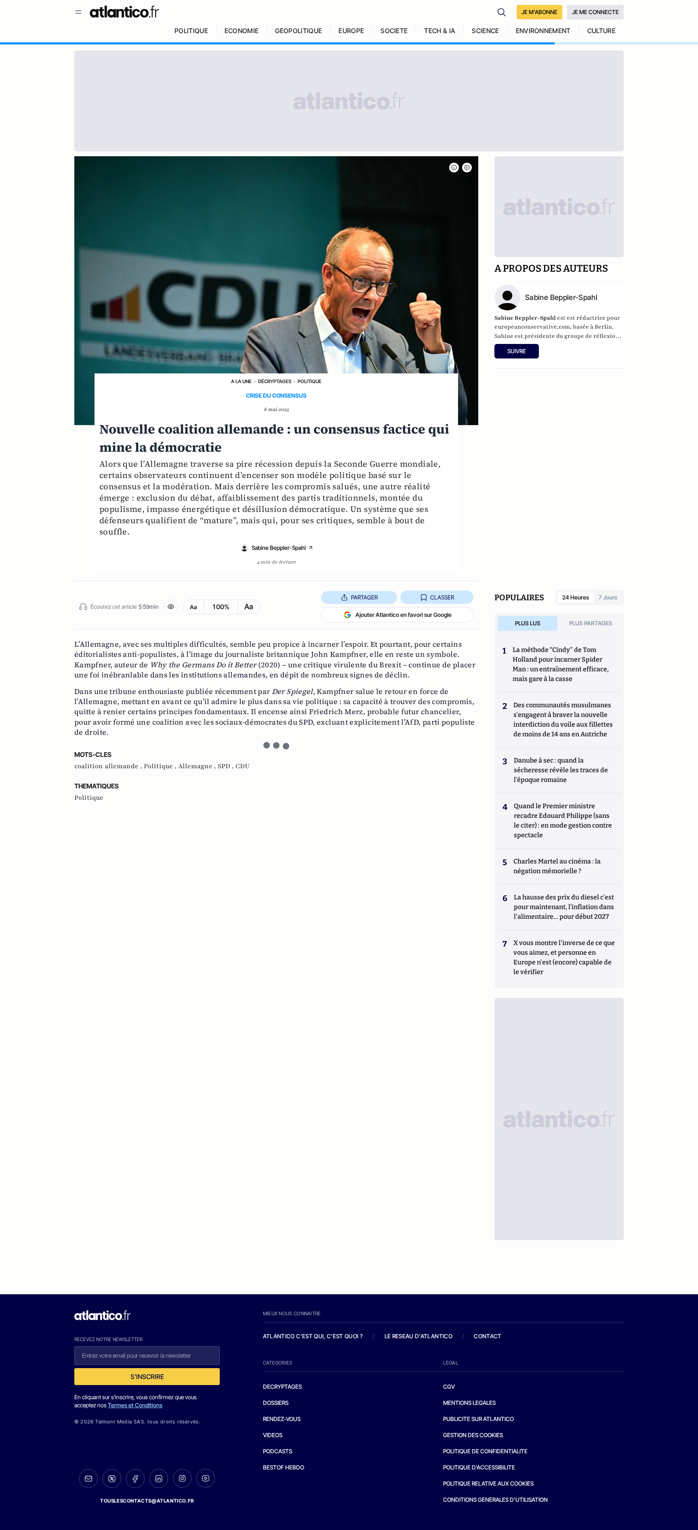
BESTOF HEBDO (283, 1467)
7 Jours (608, 597)
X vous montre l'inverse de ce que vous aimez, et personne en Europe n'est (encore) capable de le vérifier (564, 957)
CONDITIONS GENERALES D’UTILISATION (495, 1499)
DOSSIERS (275, 1402)
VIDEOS (272, 1434)
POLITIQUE (191, 31)
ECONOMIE (242, 31)
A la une (241, 381)
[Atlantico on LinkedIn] (158, 1478)
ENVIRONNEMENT (543, 31)
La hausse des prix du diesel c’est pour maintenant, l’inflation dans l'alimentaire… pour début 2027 (564, 906)
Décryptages (274, 381)
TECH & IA (439, 31)
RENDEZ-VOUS (282, 1418)
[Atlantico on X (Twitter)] (112, 1478)
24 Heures (575, 597)
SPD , (226, 766)
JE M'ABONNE (539, 11)
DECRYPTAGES (282, 1386)
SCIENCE (485, 31)
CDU (242, 766)
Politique (310, 381)
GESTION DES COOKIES (473, 1434)
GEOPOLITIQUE (298, 31)
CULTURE (601, 31)
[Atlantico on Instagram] (182, 1478)
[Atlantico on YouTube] (205, 1478)
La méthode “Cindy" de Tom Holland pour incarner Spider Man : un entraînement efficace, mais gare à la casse (561, 664)
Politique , (161, 766)
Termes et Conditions (135, 1405)
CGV (449, 1386)
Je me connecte (595, 11)
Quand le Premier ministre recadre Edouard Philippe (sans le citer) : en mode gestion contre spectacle (563, 820)
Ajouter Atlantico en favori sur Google (403, 614)
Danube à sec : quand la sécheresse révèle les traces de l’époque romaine (561, 770)
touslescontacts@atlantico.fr (147, 1501)
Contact (487, 1336)
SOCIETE (394, 31)
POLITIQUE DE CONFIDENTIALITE (485, 1451)
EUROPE (351, 31)
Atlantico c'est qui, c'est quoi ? (313, 1336)
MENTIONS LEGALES (469, 1402)
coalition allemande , (109, 766)
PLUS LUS (527, 623)
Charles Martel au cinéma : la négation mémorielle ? (557, 866)
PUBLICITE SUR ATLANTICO (478, 1418)
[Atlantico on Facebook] (135, 1478)
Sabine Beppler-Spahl (279, 547)
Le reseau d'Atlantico (418, 1336)
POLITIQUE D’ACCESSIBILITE (479, 1467)
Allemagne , (198, 766)
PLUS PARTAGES (590, 623)
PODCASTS (277, 1451)
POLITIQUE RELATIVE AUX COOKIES (488, 1483)
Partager (364, 597)
